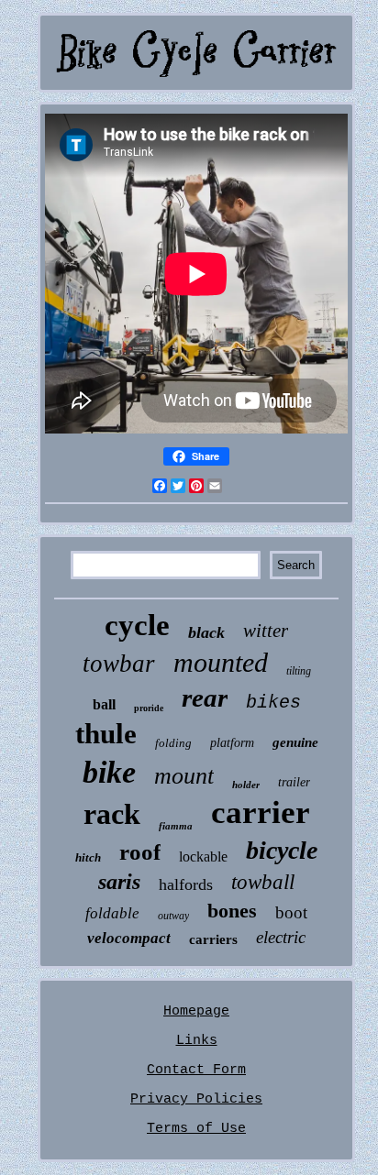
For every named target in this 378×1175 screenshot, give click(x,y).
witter (265, 631)
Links (196, 1041)
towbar (119, 663)
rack (111, 813)
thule (106, 734)
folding (173, 743)
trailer (294, 782)
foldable (112, 913)
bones (232, 910)
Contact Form (196, 1070)
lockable (203, 856)
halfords (186, 884)
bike (109, 772)
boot (291, 912)
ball (104, 704)
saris (119, 882)
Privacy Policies (196, 1099)
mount (184, 776)
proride (148, 708)
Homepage (196, 1011)
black (206, 632)
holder (246, 784)
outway (173, 915)
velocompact (129, 938)
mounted (220, 662)
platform (232, 743)
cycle (137, 625)
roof (140, 852)
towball (263, 882)
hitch (88, 857)
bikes (273, 702)
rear (205, 697)
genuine (295, 742)
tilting (298, 670)
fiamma (176, 825)
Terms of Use (196, 1129)
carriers (213, 939)
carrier (260, 812)
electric (281, 937)
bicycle (281, 850)
